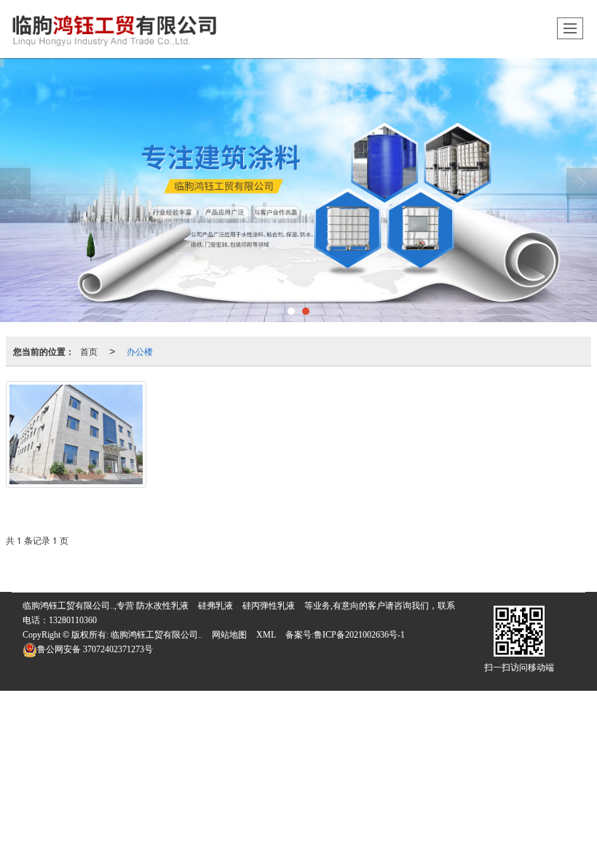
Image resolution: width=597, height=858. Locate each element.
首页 (89, 351)
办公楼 (140, 351)
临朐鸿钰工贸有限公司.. (156, 635)
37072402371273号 (95, 649)
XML (266, 635)
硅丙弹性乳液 (268, 606)
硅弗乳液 (215, 606)
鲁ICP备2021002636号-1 (359, 635)
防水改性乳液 (162, 606)
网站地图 (229, 635)
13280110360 (73, 620)
